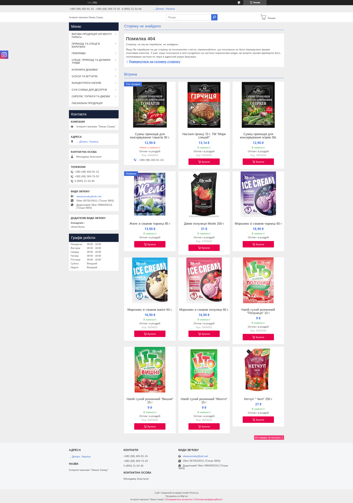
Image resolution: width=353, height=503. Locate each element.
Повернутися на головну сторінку (154, 61)
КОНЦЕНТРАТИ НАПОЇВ (86, 82)
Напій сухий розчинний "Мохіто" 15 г (204, 400)
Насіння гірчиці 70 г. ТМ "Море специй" (204, 136)
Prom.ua (194, 493)
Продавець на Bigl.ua (176, 496)
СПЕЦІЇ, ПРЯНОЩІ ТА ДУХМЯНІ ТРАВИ (91, 61)
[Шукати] (214, 17)
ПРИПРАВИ (78, 53)
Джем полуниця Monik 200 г (204, 223)
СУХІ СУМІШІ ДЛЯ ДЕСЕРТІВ (89, 89)
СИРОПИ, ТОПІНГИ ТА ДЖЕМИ (91, 96)
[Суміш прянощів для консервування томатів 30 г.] (150, 105)
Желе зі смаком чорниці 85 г (149, 223)
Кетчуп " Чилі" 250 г (258, 399)
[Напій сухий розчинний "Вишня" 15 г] (150, 370)
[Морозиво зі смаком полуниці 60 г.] (204, 280)
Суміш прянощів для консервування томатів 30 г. (150, 136)
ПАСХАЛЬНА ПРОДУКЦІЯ (87, 103)
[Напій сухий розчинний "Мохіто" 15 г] (204, 370)
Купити (206, 161)
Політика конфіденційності (209, 499)
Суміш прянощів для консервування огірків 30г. (258, 136)
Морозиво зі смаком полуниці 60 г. (204, 309)
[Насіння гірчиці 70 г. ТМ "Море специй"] (204, 105)
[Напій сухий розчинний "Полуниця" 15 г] (258, 280)
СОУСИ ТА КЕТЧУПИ (84, 76)
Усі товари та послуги (268, 437)
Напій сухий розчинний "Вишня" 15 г (150, 400)
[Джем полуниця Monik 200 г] (204, 194)
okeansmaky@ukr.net (88, 196)
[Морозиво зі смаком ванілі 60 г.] (150, 280)
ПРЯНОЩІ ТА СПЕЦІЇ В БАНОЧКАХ (86, 45)
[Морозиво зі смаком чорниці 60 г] (258, 194)
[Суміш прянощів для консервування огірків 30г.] (258, 105)
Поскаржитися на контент (179, 499)
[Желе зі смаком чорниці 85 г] (150, 194)
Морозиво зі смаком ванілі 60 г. (149, 309)
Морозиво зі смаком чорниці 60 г (258, 223)
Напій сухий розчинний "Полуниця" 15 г (258, 311)
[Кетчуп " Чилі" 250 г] (258, 370)
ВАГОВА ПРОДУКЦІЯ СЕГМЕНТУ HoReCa (92, 35)
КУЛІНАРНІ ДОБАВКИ (85, 69)
